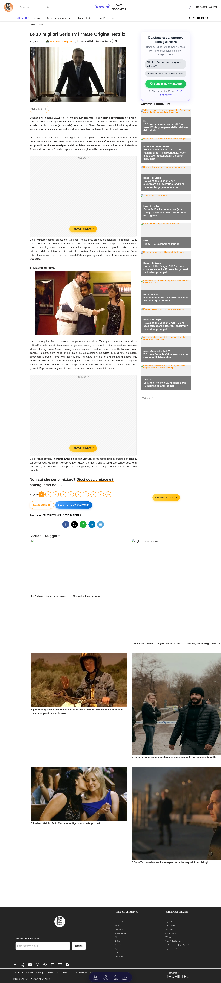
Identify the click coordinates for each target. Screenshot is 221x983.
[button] (28, 17)
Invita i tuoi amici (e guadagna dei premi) (180, 945)
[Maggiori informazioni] (115, 41)
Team (65, 972)
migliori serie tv (46, 515)
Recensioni (119, 929)
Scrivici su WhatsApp (168, 83)
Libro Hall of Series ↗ (173, 941)
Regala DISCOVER (172, 949)
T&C (57, 972)
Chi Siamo (18, 972)
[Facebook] (189, 18)
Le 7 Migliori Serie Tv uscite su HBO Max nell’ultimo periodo (65, 596)
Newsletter (169, 929)
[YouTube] (198, 18)
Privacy (39, 972)
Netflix (117, 941)
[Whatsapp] (206, 18)
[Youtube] (30, 965)
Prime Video (119, 945)
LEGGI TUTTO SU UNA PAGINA (73, 505)
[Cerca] (48, 7)
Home (32, 25)
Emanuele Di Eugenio (61, 41)
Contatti (30, 972)
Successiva (40, 504)
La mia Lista (84, 18)
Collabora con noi (79, 972)
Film (116, 937)
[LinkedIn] (91, 524)
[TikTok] (202, 18)
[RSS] (67, 965)
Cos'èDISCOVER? (118, 7)
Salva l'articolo (39, 109)
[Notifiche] (190, 7)
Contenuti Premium (122, 922)
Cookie (49, 972)
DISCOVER (102, 7)
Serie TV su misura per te (60, 18)
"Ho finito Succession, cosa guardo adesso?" (164, 64)
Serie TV (42, 25)
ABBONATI (170, 926)
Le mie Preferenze (105, 18)
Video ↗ (168, 937)
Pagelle (117, 949)
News (117, 926)
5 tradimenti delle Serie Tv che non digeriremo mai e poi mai (65, 823)
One (59, 515)
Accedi (213, 6)
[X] (74, 524)
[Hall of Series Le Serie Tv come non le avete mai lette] (8, 7)
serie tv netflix (72, 515)
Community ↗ (170, 933)
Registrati (201, 6)
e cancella (65, 125)
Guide (117, 953)
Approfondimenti (121, 933)
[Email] (100, 524)
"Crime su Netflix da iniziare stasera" (165, 73)
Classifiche (119, 956)
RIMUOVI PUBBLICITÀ (83, 229)
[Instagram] (194, 18)
